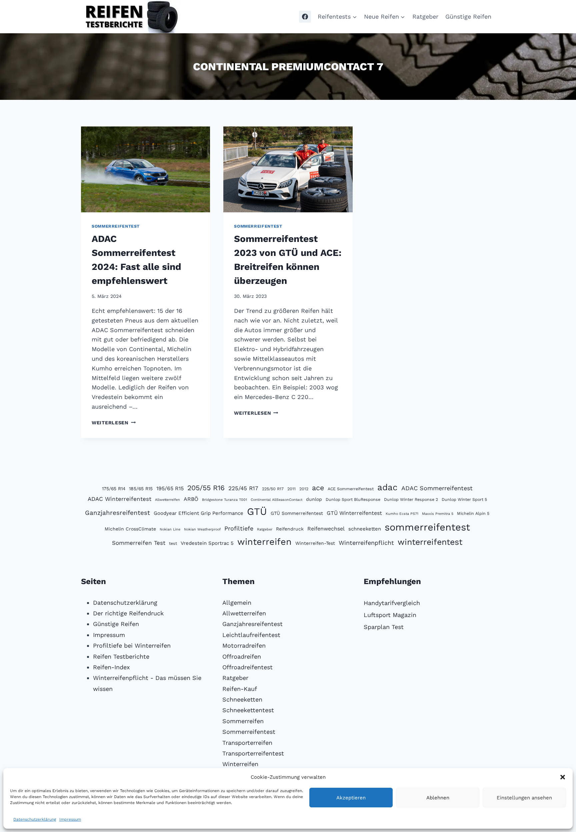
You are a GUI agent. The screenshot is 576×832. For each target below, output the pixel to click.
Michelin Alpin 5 (473, 513)
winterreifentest (430, 542)
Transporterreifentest (253, 753)
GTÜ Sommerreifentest (297, 513)
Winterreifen (240, 763)
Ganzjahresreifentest (117, 513)
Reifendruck (290, 528)
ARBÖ (191, 499)
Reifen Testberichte (121, 656)
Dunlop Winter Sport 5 (464, 499)
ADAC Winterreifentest (119, 499)
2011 (291, 488)
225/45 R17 (243, 488)
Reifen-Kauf (239, 688)
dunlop (314, 499)
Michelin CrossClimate (130, 528)
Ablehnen (437, 798)
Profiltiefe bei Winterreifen (132, 645)
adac (387, 487)
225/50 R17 (273, 488)
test (173, 543)
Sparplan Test (384, 626)
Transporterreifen (247, 742)
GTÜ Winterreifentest (354, 513)
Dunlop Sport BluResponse (353, 499)
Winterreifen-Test (315, 543)
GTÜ (257, 511)
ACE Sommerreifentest (351, 488)
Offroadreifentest (247, 667)
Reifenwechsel (326, 528)
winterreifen (264, 541)
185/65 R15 (141, 488)
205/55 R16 (206, 488)
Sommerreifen (243, 721)
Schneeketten (242, 699)
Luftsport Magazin (390, 614)
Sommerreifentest (116, 226)
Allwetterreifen (167, 500)
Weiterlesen (114, 422)
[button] (562, 777)
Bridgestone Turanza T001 (224, 500)
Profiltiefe (238, 528)
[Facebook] (305, 17)
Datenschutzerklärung (34, 819)
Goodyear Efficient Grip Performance (198, 513)
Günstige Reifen (468, 16)
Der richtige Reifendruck (128, 613)
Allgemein (236, 602)
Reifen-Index (111, 667)
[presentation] (145, 169)
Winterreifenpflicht (366, 542)
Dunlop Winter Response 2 (411, 499)
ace (318, 488)
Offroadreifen (241, 656)
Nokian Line (170, 529)
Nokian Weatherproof (202, 529)
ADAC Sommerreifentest (437, 488)
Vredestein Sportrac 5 (207, 543)
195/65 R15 (170, 488)
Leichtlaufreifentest (251, 634)
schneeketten (364, 529)
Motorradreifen (244, 645)
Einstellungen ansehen (524, 798)
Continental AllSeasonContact (276, 500)
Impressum (70, 819)
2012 (303, 488)
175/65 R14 (113, 488)
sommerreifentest (427, 527)
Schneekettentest (248, 710)
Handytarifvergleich (392, 602)
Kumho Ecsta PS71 (402, 514)
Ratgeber (425, 16)
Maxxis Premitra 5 (437, 514)
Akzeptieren (351, 798)
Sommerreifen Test (138, 542)
